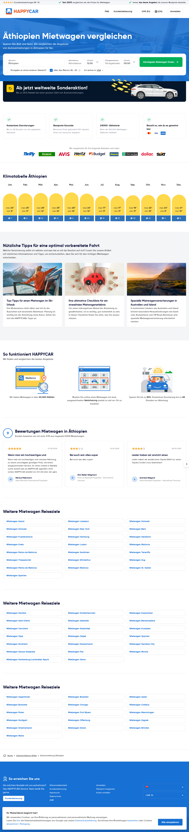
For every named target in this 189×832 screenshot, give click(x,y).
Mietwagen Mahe (15, 735)
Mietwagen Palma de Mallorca (21, 552)
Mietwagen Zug (137, 560)
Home (10, 755)
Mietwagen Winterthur (79, 560)
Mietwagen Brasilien (78, 697)
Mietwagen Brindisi (139, 728)
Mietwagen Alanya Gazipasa (20, 651)
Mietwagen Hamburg (78, 536)
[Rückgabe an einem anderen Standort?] (7, 70)
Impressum (55, 792)
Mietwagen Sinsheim (17, 644)
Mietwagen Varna (77, 659)
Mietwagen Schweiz (139, 521)
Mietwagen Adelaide (78, 620)
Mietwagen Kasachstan (141, 613)
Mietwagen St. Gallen (140, 567)
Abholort (11, 60)
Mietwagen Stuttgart (16, 720)
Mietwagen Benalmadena (142, 620)
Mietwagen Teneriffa (139, 552)
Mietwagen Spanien (16, 575)
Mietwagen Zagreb (138, 720)
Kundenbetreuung (123, 11)
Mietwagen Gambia (16, 613)
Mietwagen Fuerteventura (19, 536)
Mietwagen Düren (77, 728)
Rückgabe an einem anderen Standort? (28, 70)
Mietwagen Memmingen (141, 712)
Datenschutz (55, 796)
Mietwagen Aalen (138, 697)
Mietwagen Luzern (77, 544)
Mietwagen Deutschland (80, 644)
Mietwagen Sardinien (78, 552)
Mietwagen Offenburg (79, 720)
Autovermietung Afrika (26, 755)
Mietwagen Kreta (15, 544)
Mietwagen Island (15, 521)
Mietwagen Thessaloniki (18, 560)
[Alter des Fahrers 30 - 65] (51, 70)
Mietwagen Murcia (138, 651)
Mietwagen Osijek (77, 636)
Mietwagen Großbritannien (81, 613)
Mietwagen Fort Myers (79, 712)
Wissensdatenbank (58, 785)
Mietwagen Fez (75, 651)
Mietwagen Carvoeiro (17, 628)
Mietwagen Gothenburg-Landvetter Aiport (27, 659)
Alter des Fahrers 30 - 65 (65, 70)
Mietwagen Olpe (14, 636)
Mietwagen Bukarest (16, 704)
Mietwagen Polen (15, 712)
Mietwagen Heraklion (140, 536)
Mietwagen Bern (137, 529)
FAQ (107, 11)
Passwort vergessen (105, 789)
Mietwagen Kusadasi (139, 628)
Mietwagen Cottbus (139, 704)
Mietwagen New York (78, 529)
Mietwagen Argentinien (18, 697)
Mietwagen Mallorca (139, 544)
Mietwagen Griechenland (19, 728)
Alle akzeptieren (170, 822)
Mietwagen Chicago (78, 704)
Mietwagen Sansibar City (142, 644)
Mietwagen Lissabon (78, 521)
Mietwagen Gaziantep (79, 628)
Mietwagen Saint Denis (18, 620)
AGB (52, 800)
